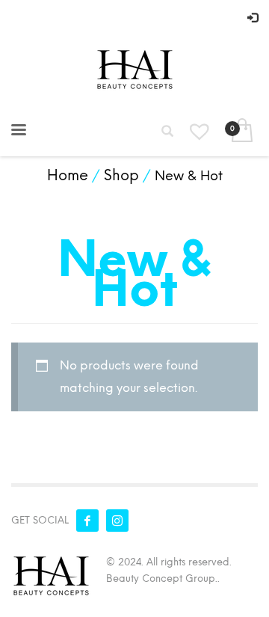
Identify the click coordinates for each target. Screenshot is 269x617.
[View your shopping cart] (241, 132)
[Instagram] (117, 520)
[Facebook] (87, 520)
